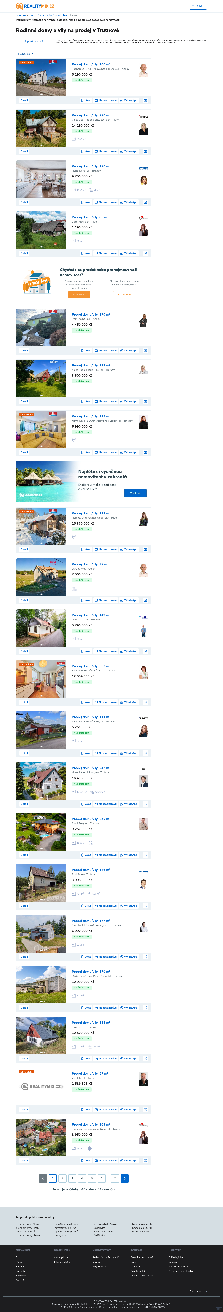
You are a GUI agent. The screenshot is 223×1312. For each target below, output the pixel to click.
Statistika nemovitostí (142, 1257)
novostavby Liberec (65, 1228)
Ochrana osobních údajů (181, 1271)
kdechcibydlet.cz (62, 1262)
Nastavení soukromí (179, 1266)
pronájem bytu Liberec (67, 1224)
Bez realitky (124, 294)
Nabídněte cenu (82, 80)
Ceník (133, 1262)
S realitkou (79, 294)
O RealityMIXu (176, 1257)
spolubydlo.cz (61, 1257)
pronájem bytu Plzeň (27, 1228)
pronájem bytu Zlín (142, 1228)
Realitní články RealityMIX (105, 1257)
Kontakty (135, 1266)
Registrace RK (138, 1271)
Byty (18, 1257)
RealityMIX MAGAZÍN (142, 1275)
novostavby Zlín (141, 1231)
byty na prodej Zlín (142, 1224)
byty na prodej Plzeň (27, 1224)
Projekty (20, 1266)
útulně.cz (97, 1262)
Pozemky (20, 1271)
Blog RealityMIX (100, 1266)
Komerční (21, 1275)
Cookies (173, 1262)
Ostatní (20, 1280)
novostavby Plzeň (26, 1231)
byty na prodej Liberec (28, 1235)
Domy (19, 1262)
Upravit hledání (34, 41)
